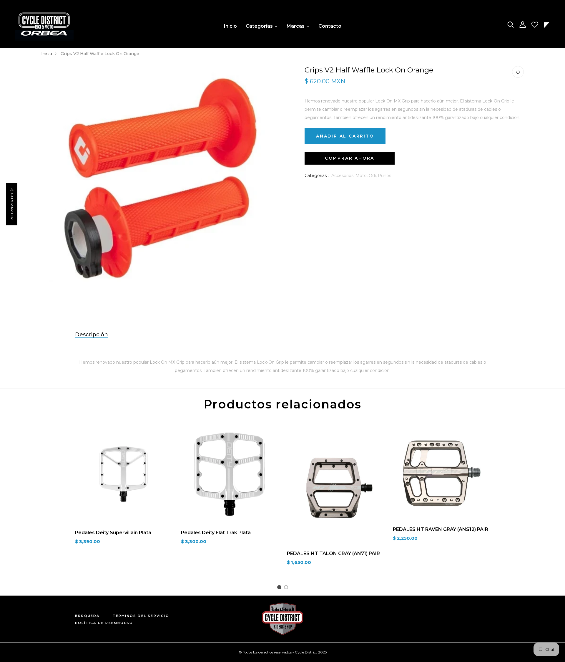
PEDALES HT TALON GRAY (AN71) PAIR (333, 553)
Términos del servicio (141, 616)
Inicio (46, 53)
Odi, (373, 175)
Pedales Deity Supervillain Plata (113, 532)
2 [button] (287, 588)
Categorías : (317, 175)
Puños (384, 175)
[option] (124, 490)
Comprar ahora (349, 158)
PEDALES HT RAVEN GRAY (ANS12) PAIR (440, 529)
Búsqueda (87, 616)
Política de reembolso (104, 623)
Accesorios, (343, 175)
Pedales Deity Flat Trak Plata (216, 532)
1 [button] (280, 588)
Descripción (91, 334)
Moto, (362, 175)
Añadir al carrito (345, 136)
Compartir (12, 206)
